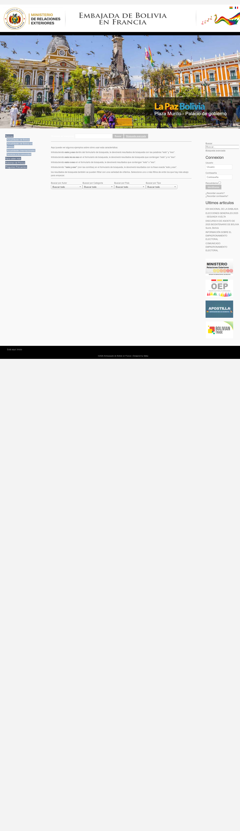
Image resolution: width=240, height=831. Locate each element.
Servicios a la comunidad (19, 154)
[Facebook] (208, 135)
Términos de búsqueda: (63, 136)
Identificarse (213, 187)
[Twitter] (215, 135)
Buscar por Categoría (93, 182)
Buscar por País (121, 182)
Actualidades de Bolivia (18, 139)
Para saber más (13, 158)
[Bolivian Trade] (219, 337)
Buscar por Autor (59, 182)
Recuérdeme (212, 182)
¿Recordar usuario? (215, 192)
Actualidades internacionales (21, 150)
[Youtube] (221, 135)
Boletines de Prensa (15, 162)
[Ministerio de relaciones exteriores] (219, 274)
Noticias (9, 136)
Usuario (209, 162)
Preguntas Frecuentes (16, 166)
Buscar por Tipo (153, 182)
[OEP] (219, 295)
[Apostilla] (219, 316)
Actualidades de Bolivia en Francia (20, 145)
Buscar (118, 136)
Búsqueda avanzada (136, 136)
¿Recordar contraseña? (217, 195)
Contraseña (211, 172)
